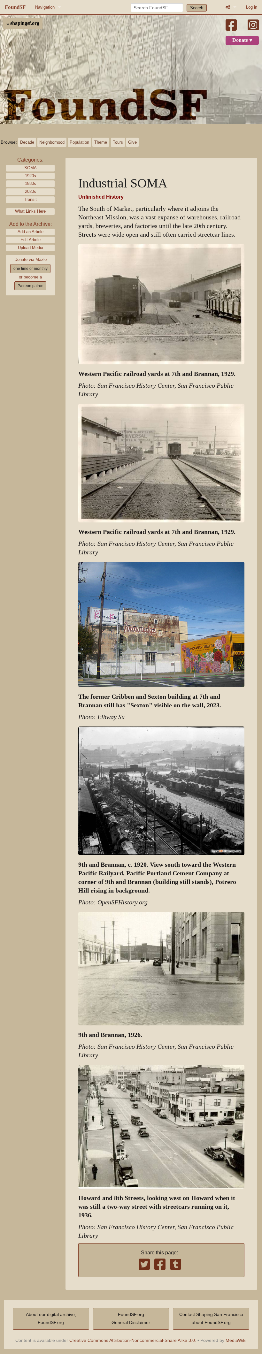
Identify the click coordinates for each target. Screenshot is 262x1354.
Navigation (45, 7)
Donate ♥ (242, 40)
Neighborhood (52, 142)
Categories (29, 160)
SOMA (30, 167)
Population (79, 142)
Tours (118, 142)
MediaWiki (236, 1340)
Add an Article (30, 231)
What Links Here (30, 211)
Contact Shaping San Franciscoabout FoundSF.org (211, 1318)
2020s (30, 191)
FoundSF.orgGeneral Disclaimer (131, 1318)
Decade (27, 142)
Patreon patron (30, 286)
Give (132, 142)
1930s (30, 183)
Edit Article (30, 239)
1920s (30, 175)
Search (196, 7)
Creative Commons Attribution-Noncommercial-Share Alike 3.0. (132, 1340)
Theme (100, 142)
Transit (30, 199)
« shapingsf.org (22, 23)
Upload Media (30, 247)
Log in (251, 7)
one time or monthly (30, 268)
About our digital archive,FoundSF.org (51, 1318)
